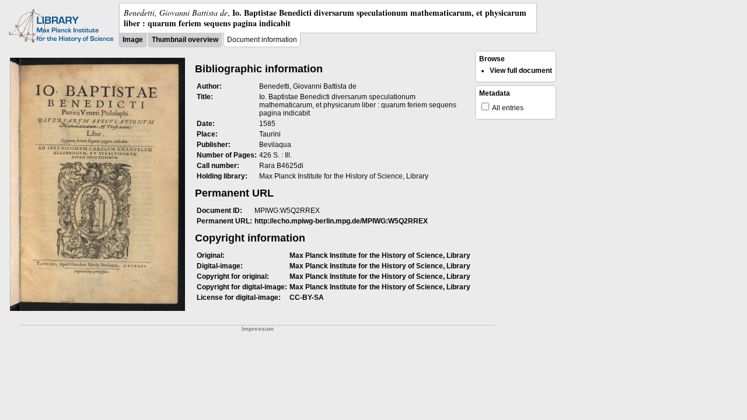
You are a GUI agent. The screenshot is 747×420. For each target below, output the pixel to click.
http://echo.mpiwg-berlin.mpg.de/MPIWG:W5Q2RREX (341, 221)
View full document (521, 70)
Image (133, 40)
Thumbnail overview (185, 40)
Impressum (258, 329)
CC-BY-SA (306, 297)
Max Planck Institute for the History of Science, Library (379, 255)
